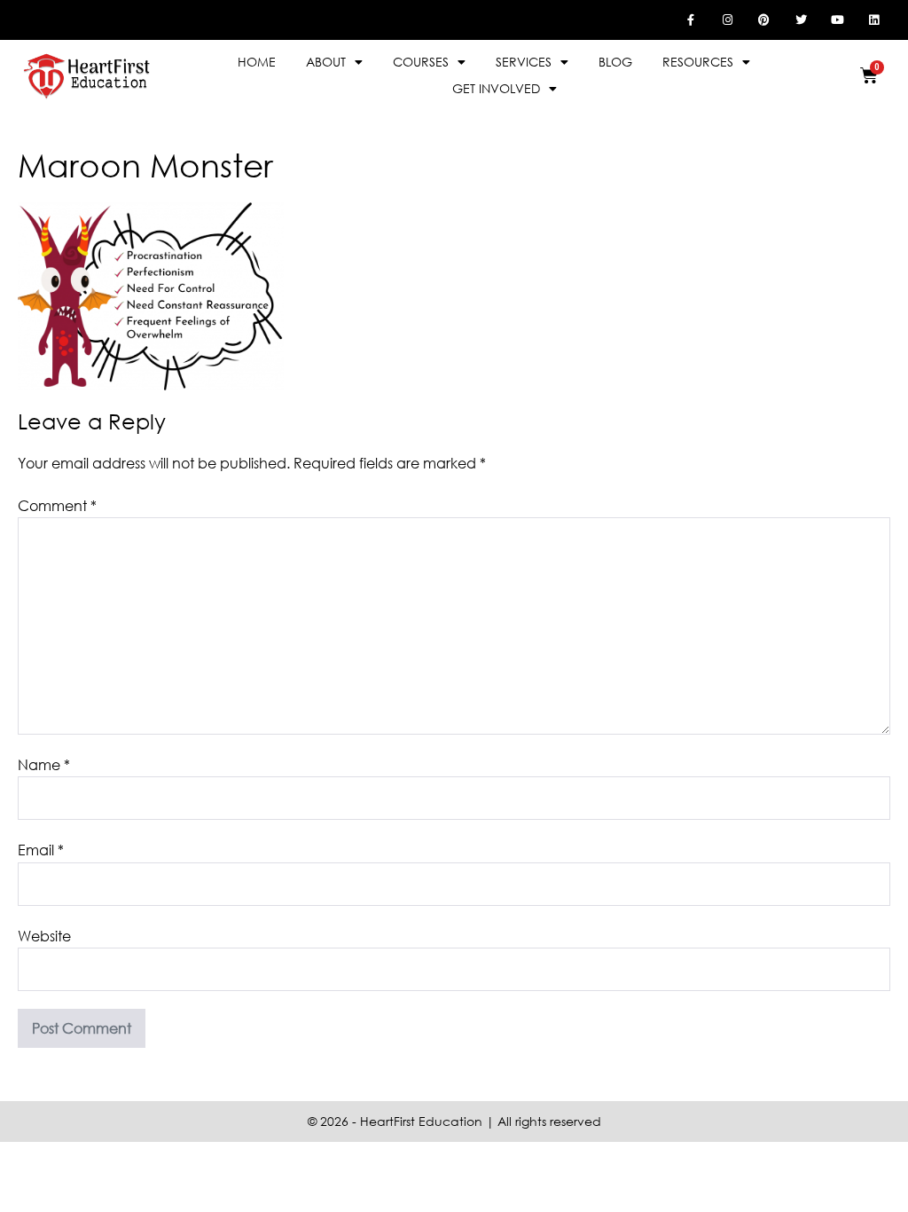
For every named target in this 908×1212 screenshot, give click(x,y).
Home (257, 61)
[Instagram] (727, 19)
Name (44, 764)
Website (44, 935)
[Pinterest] (763, 19)
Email (41, 849)
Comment (57, 505)
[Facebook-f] (691, 19)
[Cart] (869, 75)
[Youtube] (837, 19)
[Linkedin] (874, 19)
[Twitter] (801, 19)
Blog (615, 61)
